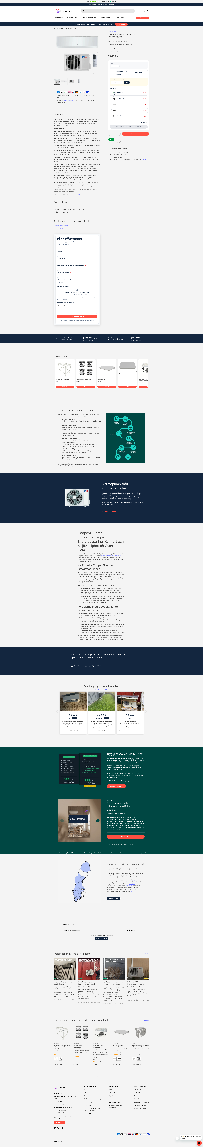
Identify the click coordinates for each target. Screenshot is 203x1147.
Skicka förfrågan (76, 316)
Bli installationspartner (140, 1108)
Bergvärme (119, 17)
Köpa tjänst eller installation (117, 1096)
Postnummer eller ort (64, 272)
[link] (65, 368)
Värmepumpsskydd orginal (140, 1045)
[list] (79, 820)
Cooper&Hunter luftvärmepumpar (111, 556)
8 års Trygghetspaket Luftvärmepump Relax (120, 844)
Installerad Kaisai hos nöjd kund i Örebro (63, 983)
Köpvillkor (112, 1092)
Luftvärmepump (58, 17)
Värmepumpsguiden (90, 1096)
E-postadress (61, 258)
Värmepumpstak (118, 1045)
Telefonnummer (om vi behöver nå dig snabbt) (71, 265)
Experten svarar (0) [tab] (77, 930)
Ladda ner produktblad (61, 225)
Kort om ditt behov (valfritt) (65, 302)
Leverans (111, 1099)
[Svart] (60, 1059)
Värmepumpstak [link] (101, 379)
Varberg (133, 891)
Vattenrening (58, 21)
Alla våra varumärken (110, 511)
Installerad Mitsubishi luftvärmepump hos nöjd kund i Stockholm (136, 984)
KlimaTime (109, 800)
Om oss (86, 1089)
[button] (143, 368)
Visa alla (146, 953)
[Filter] (128, 930)
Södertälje (132, 884)
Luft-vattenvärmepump (89, 17)
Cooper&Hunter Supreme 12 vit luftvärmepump (67, 28)
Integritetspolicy (88, 1105)
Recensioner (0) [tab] (66, 930)
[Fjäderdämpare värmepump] (81, 1032)
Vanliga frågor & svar (115, 1089)
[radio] (119, 73)
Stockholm (135, 880)
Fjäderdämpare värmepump (78, 1046)
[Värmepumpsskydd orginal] (140, 1032)
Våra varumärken (89, 1102)
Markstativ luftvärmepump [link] (62, 379)
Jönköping (129, 885)
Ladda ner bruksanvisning (61, 229)
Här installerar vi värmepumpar (93, 1099)
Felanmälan (137, 1099)
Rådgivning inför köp (140, 1105)
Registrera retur (138, 1096)
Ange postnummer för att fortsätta (128, 126)
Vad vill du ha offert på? (64, 279)
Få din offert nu (121, 24)
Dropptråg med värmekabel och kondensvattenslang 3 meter (100, 1048)
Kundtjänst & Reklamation (141, 1102)
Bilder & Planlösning (63, 286)
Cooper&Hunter (112, 31)
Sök (127, 82)
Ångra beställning (139, 1092)
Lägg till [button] (64, 386)
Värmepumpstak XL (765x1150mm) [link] (127, 371)
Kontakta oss (59, 1122)
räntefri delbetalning (69, 100)
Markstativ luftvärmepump (62, 1045)
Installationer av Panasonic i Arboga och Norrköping (113, 983)
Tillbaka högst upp (102, 1077)
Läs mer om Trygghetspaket (116, 786)
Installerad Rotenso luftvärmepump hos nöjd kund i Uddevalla (87, 984)
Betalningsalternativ (115, 1102)
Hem (55, 28)
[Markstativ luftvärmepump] (62, 1032)
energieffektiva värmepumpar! (82, 195)
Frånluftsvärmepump (106, 17)
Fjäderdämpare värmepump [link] (83, 379)
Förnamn (59, 252)
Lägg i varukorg (135, 133)
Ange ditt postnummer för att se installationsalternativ (123, 79)
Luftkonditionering (72, 17)
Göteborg (109, 882)
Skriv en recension (101, 938)
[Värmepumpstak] (121, 1032)
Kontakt (86, 1092)
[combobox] (108, 11)
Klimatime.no (87, 1113)
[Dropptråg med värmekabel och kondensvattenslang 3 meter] (101, 1032)
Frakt (116, 813)
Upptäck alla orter (113, 898)
